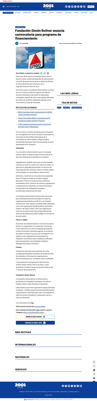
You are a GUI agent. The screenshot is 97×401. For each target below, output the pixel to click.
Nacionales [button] (17, 12)
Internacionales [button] (27, 12)
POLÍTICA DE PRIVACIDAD (40, 391)
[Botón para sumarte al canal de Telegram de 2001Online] (44, 73)
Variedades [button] (59, 12)
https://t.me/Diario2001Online (33, 312)
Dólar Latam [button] (84, 12)
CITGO (59, 107)
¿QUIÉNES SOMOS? (73, 391)
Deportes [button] (51, 12)
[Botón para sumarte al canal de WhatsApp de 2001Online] (41, 73)
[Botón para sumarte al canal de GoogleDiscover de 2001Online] (35, 317)
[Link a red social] (63, 386)
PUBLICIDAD (64, 391)
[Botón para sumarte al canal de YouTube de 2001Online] (48, 73)
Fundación (66, 107)
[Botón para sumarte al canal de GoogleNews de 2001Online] (35, 323)
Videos (91, 12)
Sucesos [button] (76, 12)
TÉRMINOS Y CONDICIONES (26, 391)
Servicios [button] (36, 12)
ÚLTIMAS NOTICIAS (8, 12)
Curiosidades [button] (68, 12)
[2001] (48, 6)
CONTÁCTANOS (48, 395)
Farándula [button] (43, 12)
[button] (94, 362)
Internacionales (20, 27)
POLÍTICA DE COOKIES (54, 391)
